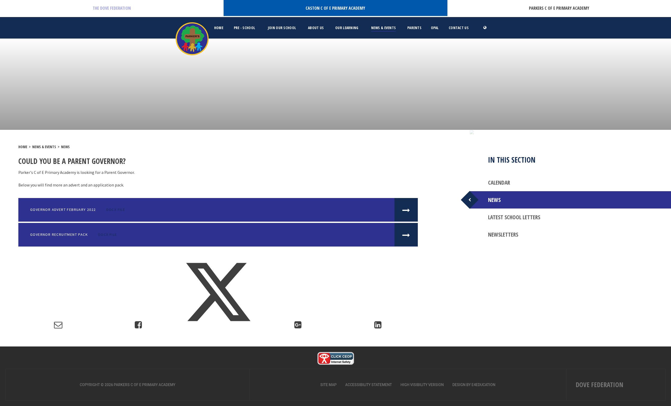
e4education (483, 385)
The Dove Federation (112, 8)
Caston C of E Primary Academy (335, 8)
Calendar (499, 182)
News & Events (44, 146)
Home (22, 146)
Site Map (328, 385)
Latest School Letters (514, 217)
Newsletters (503, 234)
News (65, 146)
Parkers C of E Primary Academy (559, 8)
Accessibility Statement (368, 385)
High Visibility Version (422, 385)
